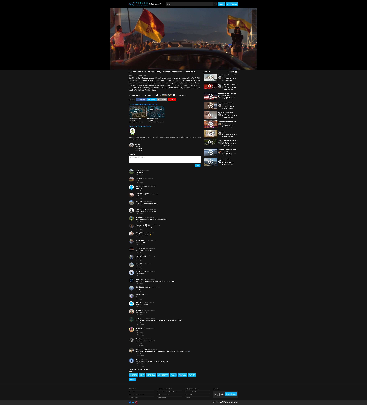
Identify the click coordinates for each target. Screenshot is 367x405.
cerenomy (151, 375)
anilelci (137, 144)
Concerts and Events (143, 369)
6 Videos (137, 146)
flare (173, 375)
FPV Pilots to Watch (163, 395)
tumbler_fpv (225, 123)
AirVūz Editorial (226, 95)
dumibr (224, 161)
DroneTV (131, 392)
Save (197, 165)
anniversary (163, 375)
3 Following (138, 150)
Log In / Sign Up (232, 4)
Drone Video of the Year (164, 389)
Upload (221, 4)
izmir (142, 375)
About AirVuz (194, 389)
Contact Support (231, 394)
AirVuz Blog (132, 389)
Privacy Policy (189, 395)
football (182, 375)
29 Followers (138, 148)
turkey (192, 375)
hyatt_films (225, 142)
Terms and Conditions (191, 392)
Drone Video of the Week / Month (167, 392)
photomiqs (225, 151)
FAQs (186, 389)
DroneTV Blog (133, 398)
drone (132, 379)
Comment (132, 154)
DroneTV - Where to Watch (137, 395)
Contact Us (216, 389)
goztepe (133, 375)
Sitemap (187, 398)
